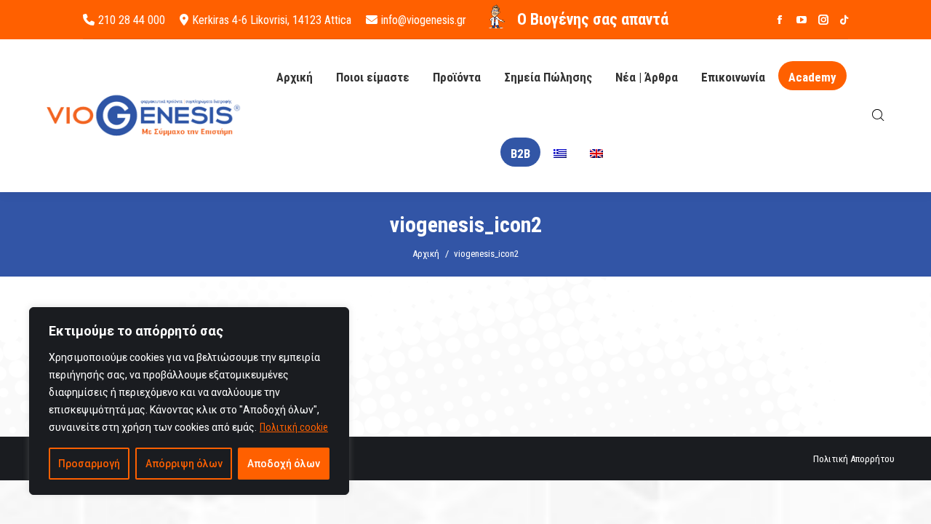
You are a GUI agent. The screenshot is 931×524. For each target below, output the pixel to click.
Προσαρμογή (89, 463)
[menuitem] (560, 153)
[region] (189, 401)
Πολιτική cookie (294, 427)
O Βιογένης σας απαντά (592, 19)
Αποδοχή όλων (283, 463)
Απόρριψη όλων (184, 463)
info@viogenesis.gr (423, 20)
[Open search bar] (878, 115)
